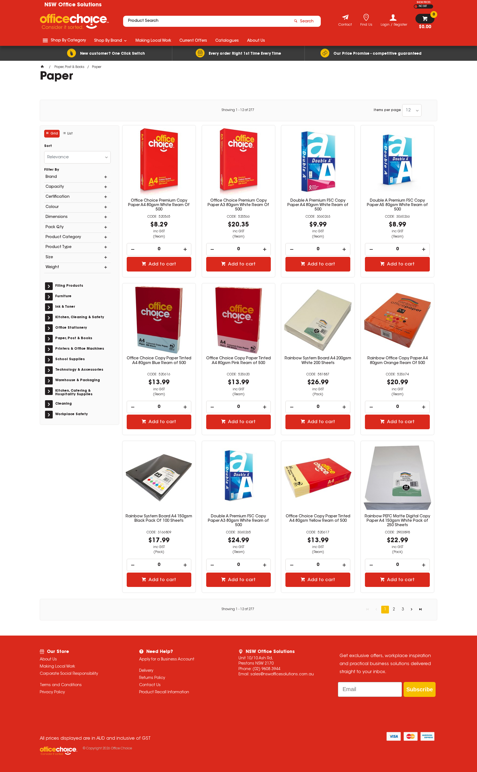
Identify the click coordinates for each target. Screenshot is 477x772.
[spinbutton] (159, 249)
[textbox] (206, 21)
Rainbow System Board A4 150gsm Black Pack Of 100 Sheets (159, 519)
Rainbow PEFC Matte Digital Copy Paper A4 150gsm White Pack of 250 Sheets (397, 521)
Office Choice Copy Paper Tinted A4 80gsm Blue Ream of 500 (159, 361)
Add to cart (161, 264)
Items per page (387, 110)
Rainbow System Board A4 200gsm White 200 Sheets (318, 361)
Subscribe (419, 689)
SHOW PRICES (423, 2)
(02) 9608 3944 (266, 669)
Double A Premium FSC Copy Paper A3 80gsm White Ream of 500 (238, 521)
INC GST (423, 6)
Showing (237, 110)
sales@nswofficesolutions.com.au (282, 674)
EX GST (415, 6)
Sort (48, 146)
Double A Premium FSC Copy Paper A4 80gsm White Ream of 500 (317, 205)
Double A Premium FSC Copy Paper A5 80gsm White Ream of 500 (397, 205)
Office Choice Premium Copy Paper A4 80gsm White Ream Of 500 (159, 205)
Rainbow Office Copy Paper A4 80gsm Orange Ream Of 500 (397, 361)
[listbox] (412, 110)
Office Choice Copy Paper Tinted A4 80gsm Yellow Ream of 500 (318, 519)
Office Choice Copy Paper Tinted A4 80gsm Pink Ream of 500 (238, 361)
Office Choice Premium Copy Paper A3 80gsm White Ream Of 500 (238, 205)
